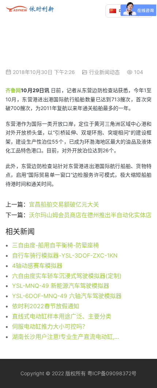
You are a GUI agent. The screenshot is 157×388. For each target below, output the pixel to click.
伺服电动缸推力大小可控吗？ (50, 326)
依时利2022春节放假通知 (45, 306)
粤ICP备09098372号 (112, 373)
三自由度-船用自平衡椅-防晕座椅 (55, 245)
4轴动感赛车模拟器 (37, 265)
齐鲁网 (13, 90)
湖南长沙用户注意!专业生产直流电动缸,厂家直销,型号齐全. (68, 336)
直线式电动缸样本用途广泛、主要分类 (61, 316)
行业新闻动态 (104, 72)
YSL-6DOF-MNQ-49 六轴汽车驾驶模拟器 (67, 295)
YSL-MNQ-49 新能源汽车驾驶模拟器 (60, 285)
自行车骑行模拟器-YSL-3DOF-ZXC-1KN (65, 255)
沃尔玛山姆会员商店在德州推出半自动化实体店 (90, 215)
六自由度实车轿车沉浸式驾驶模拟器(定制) (67, 275)
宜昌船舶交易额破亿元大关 (65, 204)
